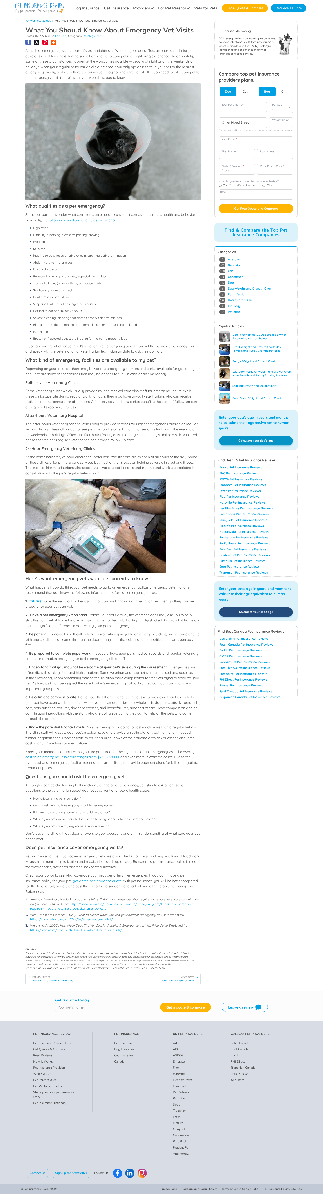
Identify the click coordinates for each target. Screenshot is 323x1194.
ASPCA (178, 1055)
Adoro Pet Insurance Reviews (240, 467)
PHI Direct (238, 1061)
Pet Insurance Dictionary (49, 1103)
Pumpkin (179, 1098)
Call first (36, 601)
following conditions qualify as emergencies (83, 220)
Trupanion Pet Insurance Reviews (243, 572)
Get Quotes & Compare (49, 1049)
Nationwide (181, 1135)
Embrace (179, 1061)
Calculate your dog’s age (256, 441)
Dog (228, 92)
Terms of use (229, 1188)
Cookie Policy (250, 1188)
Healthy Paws (182, 1080)
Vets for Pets (205, 8)
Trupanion (180, 1111)
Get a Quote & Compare (245, 8)
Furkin (235, 1055)
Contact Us (37, 1173)
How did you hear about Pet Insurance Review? (249, 181)
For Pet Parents (172, 8)
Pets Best (179, 1141)
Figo (176, 1068)
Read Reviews (42, 1055)
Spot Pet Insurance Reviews (239, 567)
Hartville (179, 1074)
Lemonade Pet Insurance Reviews (244, 514)
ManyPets (180, 1129)
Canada (119, 1061)
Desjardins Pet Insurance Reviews (244, 639)
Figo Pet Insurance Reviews (239, 497)
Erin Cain (60, 36)
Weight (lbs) (280, 120)
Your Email (229, 139)
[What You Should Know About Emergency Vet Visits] (28, 42)
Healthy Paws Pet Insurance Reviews (246, 508)
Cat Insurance (116, 8)
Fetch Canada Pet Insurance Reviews (246, 645)
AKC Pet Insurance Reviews (239, 473)
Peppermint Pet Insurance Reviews (244, 662)
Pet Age (278, 104)
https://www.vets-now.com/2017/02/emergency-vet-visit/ (71, 919)
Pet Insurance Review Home (52, 1043)
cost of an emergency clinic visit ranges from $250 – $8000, (72, 757)
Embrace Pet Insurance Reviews (242, 485)
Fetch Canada (240, 1043)
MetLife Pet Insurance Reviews (241, 526)
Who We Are (42, 1074)
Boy (267, 92)
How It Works (43, 1061)
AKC (176, 1049)
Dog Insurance (86, 8)
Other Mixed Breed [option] (235, 122)
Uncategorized (92, 36)
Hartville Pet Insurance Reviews (242, 502)
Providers (141, 8)
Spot (176, 1104)
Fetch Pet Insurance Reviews (240, 491)
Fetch (176, 1117)
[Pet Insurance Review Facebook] (117, 1173)
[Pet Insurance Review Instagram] (142, 1173)
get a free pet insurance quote (97, 881)
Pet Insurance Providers (49, 1068)
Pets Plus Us (240, 1074)
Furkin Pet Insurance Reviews (240, 650)
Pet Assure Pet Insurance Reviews (243, 537)
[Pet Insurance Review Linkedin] (129, 1173)
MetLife (178, 1123)
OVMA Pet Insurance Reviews (240, 656)
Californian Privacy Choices (199, 1188)
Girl (283, 92)
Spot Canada (239, 1049)
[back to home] (39, 8)
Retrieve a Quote (289, 8)
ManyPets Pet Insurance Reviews (243, 520)
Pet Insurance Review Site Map (282, 1188)
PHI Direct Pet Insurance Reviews (243, 679)
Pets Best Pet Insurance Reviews (242, 549)
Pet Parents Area (44, 1080)
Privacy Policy (169, 1188)
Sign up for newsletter (71, 1173)
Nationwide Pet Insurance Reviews (244, 532)
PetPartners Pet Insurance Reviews (244, 543)
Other (223, 191)
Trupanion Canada (243, 1068)
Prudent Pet (181, 1147)
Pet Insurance (123, 1043)
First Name (229, 151)
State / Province (233, 166)
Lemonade (180, 1086)
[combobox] (243, 122)
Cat (245, 92)
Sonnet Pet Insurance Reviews (241, 685)
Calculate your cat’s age (256, 612)
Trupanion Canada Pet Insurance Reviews (249, 697)
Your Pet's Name (233, 104)
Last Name (267, 151)
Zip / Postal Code (272, 166)
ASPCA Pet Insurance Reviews (240, 479)
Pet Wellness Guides (38, 20)
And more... (181, 1154)
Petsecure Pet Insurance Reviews (243, 674)
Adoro (177, 1043)
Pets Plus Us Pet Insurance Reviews (244, 668)
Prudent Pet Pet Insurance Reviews (244, 555)
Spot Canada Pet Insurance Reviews (245, 691)
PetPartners (181, 1092)
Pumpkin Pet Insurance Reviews (242, 561)
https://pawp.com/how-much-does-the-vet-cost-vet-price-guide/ (76, 930)
